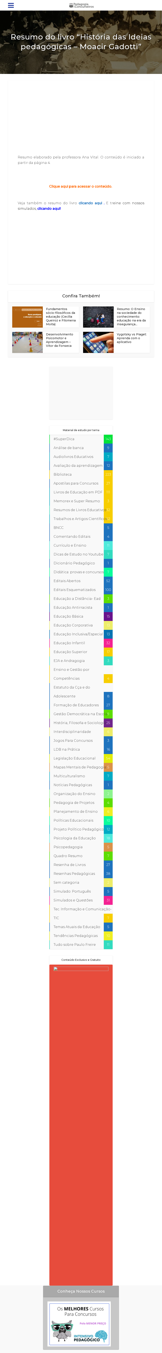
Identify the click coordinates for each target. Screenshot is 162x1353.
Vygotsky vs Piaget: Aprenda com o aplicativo (132, 338)
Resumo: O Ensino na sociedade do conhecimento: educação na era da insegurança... (131, 316)
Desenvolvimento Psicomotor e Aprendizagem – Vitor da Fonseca (59, 340)
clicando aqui (91, 203)
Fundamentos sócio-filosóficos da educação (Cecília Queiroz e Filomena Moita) (61, 316)
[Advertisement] (81, 117)
